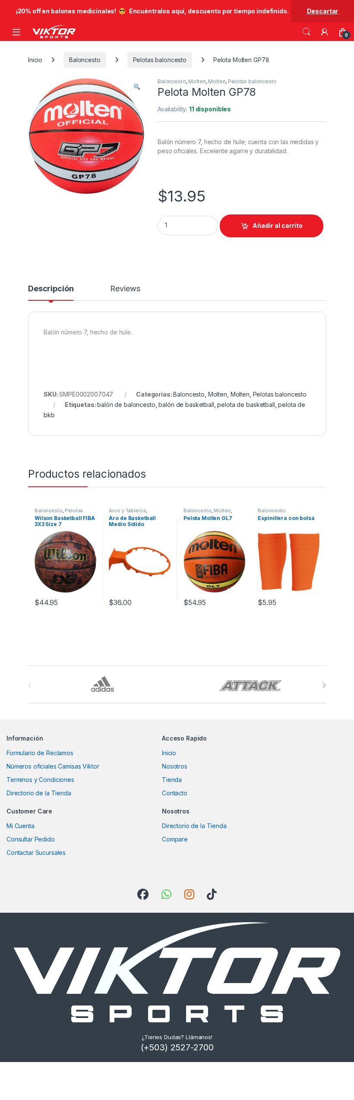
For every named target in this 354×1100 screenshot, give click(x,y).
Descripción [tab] (50, 289)
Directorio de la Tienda (38, 793)
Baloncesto (85, 59)
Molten (196, 81)
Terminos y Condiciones (40, 779)
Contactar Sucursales (36, 852)
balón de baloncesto (126, 404)
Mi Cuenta (20, 825)
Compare (175, 839)
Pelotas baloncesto (159, 59)
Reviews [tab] (125, 289)
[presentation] (324, 685)
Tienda (172, 779)
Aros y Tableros (127, 510)
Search (306, 32)
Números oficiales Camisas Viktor (52, 766)
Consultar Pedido (30, 839)
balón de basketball (186, 404)
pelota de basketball (246, 404)
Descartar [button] (322, 11)
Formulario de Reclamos (39, 752)
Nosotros (174, 766)
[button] (136, 87)
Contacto (174, 793)
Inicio (35, 59)
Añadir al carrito (278, 225)
